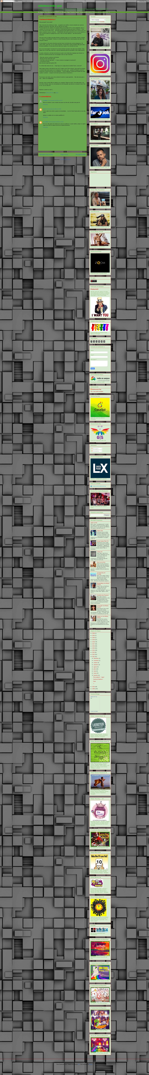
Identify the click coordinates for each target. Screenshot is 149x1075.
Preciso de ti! (94, 289)
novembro (96, 660)
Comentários (95, 451)
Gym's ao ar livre (101, 562)
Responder (45, 104)
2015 (93, 648)
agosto (95, 666)
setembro (96, 664)
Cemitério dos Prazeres (103, 595)
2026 (93, 633)
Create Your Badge (94, 711)
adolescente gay (50, 5)
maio (95, 671)
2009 (93, 688)
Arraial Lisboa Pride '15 (102, 541)
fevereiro (96, 675)
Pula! (94, 681)
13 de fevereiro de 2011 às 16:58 (53, 109)
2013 (93, 652)
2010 (93, 686)
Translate (102, 21)
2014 (93, 650)
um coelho (45, 121)
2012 (93, 654)
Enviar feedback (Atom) (65, 159)
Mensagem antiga (81, 154)
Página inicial (64, 154)
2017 (93, 644)
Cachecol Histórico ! (98, 679)
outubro (96, 662)
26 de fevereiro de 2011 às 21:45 (56, 121)
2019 (93, 639)
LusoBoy (45, 100)
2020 (93, 637)
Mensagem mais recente (46, 154)
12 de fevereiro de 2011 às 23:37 (55, 100)
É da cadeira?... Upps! (98, 677)
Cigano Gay (100, 530)
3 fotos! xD (99, 551)
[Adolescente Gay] (95, 710)
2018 (93, 641)
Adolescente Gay (96, 389)
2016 (93, 646)
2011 (93, 656)
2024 (93, 635)
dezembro (96, 658)
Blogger (90, 1064)
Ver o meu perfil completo (97, 391)
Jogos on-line (94, 522)
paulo (44, 109)
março (95, 673)
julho (95, 669)
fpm (79, 1064)
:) (93, 683)
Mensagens (95, 448)
